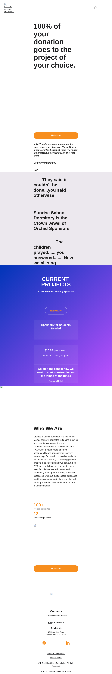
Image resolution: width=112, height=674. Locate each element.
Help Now (56, 135)
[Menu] (106, 8)
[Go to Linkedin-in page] (68, 643)
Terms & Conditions (55, 653)
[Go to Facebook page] (45, 643)
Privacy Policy (56, 657)
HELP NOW (56, 310)
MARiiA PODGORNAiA (61, 671)
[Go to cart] (96, 8)
